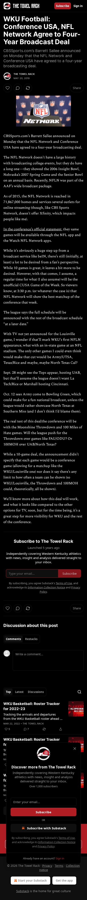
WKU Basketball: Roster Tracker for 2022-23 (31, 706)
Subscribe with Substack (46, 828)
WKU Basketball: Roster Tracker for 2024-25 (31, 742)
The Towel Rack (24, 74)
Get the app (64, 880)
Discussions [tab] (36, 692)
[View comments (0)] (18, 88)
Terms (59, 866)
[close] (74, 748)
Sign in (78, 6)
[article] (43, 716)
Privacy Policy (46, 846)
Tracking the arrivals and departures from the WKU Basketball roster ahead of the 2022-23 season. (33, 716)
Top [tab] (8, 692)
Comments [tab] (13, 639)
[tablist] (21, 639)
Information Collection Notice (56, 842)
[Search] (79, 692)
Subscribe (62, 6)
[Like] (7, 88)
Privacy (47, 866)
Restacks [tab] (31, 639)
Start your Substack (32, 880)
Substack (22, 891)
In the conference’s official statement (32, 229)
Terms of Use (66, 838)
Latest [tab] (19, 692)
